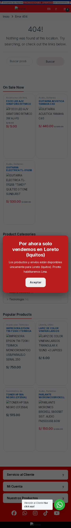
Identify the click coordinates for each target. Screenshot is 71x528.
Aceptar (35, 282)
